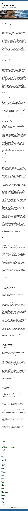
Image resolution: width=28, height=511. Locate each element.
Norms (3, 489)
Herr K (3, 482)
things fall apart (5, 387)
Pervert (3, 490)
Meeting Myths (5, 161)
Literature (3, 487)
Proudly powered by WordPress (14, 507)
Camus (3, 468)
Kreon (2, 486)
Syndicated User (10, 24)
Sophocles (3, 499)
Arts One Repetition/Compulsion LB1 (8, 5)
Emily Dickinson (4, 473)
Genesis (4, 96)
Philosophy (16, 236)
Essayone (7, 116)
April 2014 (3, 456)
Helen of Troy (3, 481)
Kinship (3, 485)
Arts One (5, 236)
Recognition (3, 494)
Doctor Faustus (4, 472)
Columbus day (3, 470)
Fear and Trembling (6, 120)
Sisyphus (3, 497)
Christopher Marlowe (4, 469)
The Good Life (3, 500)
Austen (3, 467)
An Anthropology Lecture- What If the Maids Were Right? (8, 447)
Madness (4, 240)
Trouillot (3, 502)
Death (2, 471)
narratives (3, 488)
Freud (2, 477)
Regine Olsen (3, 495)
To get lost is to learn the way (8, 287)
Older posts (3, 441)
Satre (2, 496)
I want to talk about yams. (8, 344)
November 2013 (4, 460)
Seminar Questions (12, 18)
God (2, 479)
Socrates (3, 498)
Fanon (3, 475)
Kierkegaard (13, 236)
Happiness (3, 480)
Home (3, 18)
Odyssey (4, 281)
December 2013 (4, 459)
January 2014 (3, 458)
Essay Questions (6, 18)
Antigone (3, 465)
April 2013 (3, 462)
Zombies (3, 504)
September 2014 (4, 455)
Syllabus (16, 18)
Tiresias (3, 501)
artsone (5, 116)
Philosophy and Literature (20, 236)
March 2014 (3, 457)
